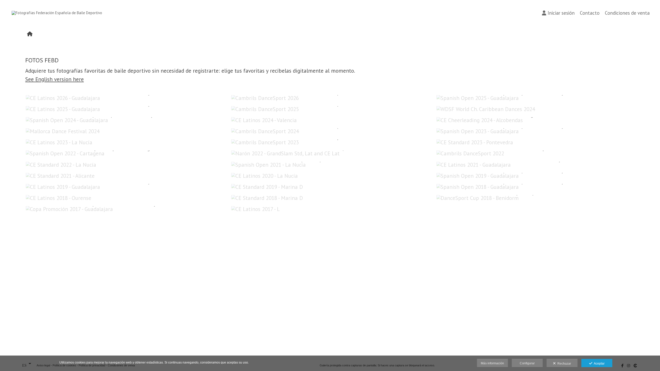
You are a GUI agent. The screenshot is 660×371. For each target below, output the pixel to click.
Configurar (527, 363)
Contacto (590, 13)
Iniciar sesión (561, 13)
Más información (492, 363)
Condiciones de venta (627, 13)
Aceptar (598, 363)
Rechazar (563, 363)
